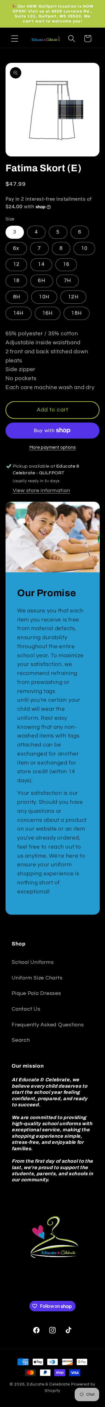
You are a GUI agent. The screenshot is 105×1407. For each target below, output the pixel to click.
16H (47, 313)
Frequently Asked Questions (48, 1024)
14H (18, 313)
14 (41, 264)
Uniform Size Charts (37, 978)
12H (73, 297)
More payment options (52, 447)
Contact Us (26, 1009)
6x (16, 248)
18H (76, 313)
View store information (41, 490)
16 (66, 264)
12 (16, 264)
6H (42, 280)
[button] (15, 39)
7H (67, 280)
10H (44, 297)
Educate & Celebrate (48, 1384)
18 (16, 280)
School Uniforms (33, 962)
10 (84, 248)
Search (21, 1040)
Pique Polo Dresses (36, 993)
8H (17, 297)
